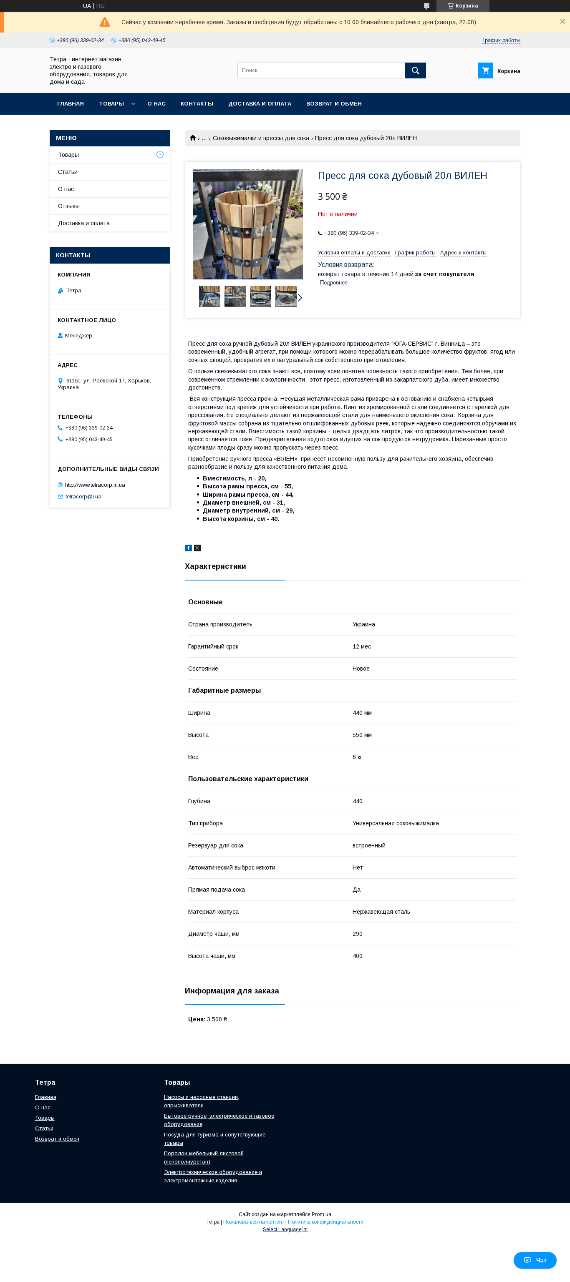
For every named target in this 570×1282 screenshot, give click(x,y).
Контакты (197, 104)
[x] (197, 549)
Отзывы (69, 206)
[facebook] (188, 549)
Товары (111, 104)
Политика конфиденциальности (325, 1222)
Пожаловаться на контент (253, 1222)
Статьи (68, 171)
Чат (541, 1260)
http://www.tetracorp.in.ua (95, 484)
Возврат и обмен (334, 104)
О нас (156, 104)
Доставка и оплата (259, 104)
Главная (70, 104)
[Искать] (415, 70)
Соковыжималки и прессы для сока (261, 138)
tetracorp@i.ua (83, 496)
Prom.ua (321, 1214)
